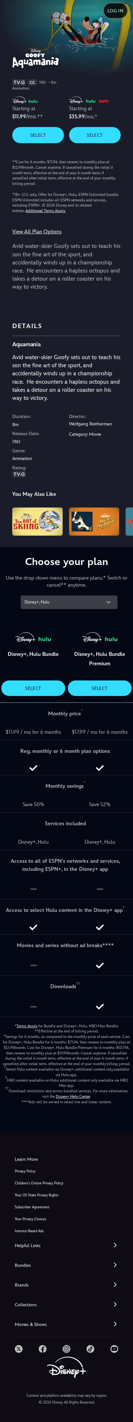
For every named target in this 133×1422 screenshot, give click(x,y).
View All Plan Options (36, 232)
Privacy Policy (25, 1171)
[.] (19, 1349)
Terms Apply (26, 1026)
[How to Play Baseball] (94, 522)
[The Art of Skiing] (37, 522)
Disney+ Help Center (73, 1096)
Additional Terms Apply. (46, 210)
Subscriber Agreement (32, 1207)
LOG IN (115, 10)
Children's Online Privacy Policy (39, 1183)
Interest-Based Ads (29, 1231)
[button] (66, 1245)
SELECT (38, 135)
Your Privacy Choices (30, 1219)
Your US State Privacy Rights (36, 1195)
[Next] (122, 520)
